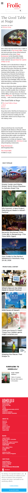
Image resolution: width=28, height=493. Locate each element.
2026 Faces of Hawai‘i (10, 310)
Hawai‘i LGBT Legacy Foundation (10, 442)
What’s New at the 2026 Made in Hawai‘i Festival (12, 289)
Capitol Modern (6, 438)
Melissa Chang (7, 27)
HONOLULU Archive (7, 412)
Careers (4, 423)
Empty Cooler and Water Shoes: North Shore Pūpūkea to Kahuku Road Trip (14, 186)
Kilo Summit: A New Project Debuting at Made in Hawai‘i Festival (13, 210)
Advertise (4, 422)
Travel (4, 408)
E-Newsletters (5, 448)
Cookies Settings (14, 485)
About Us (4, 421)
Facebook (7, 469)
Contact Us (5, 425)
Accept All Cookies (14, 490)
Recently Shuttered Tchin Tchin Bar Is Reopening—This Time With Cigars (14, 234)
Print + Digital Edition (7, 447)
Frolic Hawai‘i (5, 465)
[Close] (25, 474)
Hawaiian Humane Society (8, 443)
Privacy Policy (5, 429)
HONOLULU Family (6, 464)
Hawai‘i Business (6, 461)
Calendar (5, 410)
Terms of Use (5, 430)
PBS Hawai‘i (5, 440)
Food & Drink (5, 404)
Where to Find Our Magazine (9, 453)
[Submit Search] (20, 10)
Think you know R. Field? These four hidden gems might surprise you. (12, 332)
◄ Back (3, 105)
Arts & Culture (6, 405)
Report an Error (6, 427)
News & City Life (6, 402)
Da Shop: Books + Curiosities (9, 439)
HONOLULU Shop (6, 452)
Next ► (3, 107)
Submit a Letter (6, 426)
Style (3, 406)
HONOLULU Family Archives (9, 413)
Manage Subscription (17, 379)
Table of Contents (16, 377)
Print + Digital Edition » (15, 373)
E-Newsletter (14, 381)
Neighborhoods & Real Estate (10, 409)
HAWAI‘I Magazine (6, 462)
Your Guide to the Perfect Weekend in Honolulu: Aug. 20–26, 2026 (13, 258)
